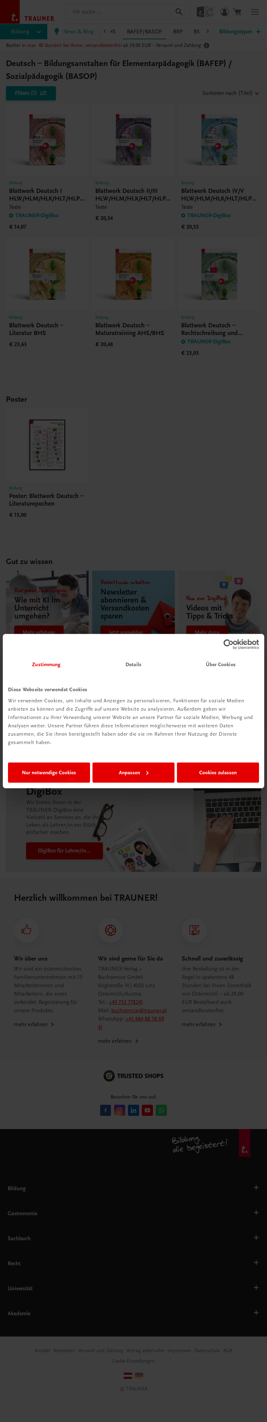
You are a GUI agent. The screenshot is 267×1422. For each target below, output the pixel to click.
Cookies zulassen (218, 772)
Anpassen (129, 772)
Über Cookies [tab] (221, 664)
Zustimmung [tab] (46, 664)
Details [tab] (133, 664)
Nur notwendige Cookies (49, 772)
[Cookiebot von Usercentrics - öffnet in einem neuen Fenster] (228, 644)
